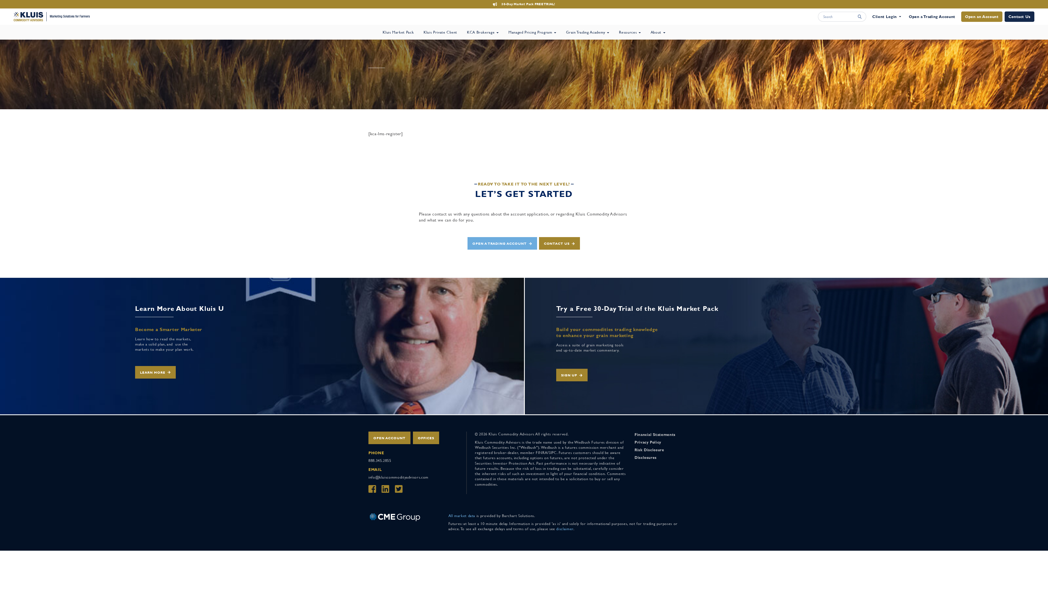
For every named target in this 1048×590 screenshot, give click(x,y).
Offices (426, 438)
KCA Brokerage (481, 32)
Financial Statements (655, 434)
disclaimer (564, 529)
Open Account (389, 438)
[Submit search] (860, 16)
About (657, 32)
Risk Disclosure (649, 450)
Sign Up (569, 375)
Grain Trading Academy (586, 32)
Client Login (884, 16)
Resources (628, 32)
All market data (461, 516)
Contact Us (1019, 16)
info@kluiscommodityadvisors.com (398, 477)
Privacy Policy (648, 442)
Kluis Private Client (440, 32)
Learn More (152, 372)
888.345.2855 (379, 460)
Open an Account (982, 16)
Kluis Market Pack (398, 32)
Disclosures (646, 457)
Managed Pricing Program (530, 32)
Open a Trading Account (932, 16)
